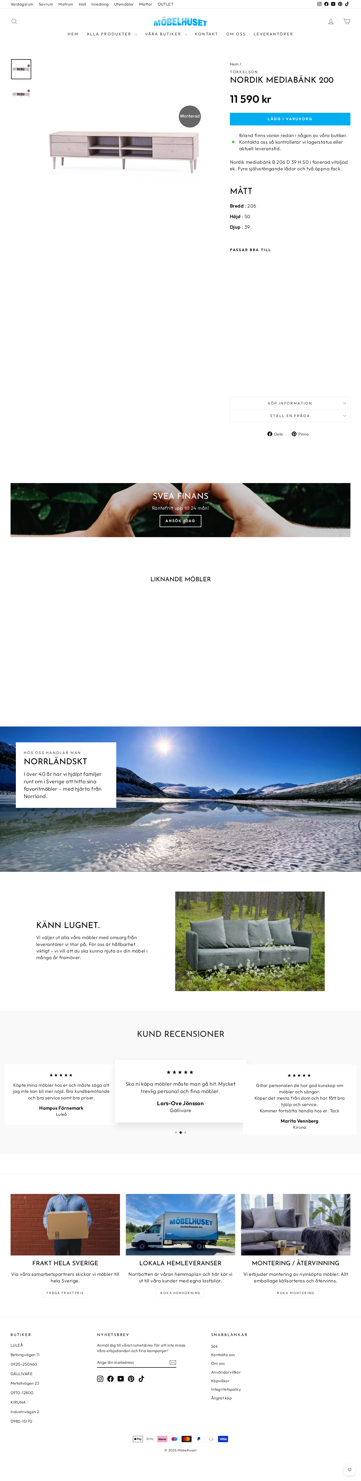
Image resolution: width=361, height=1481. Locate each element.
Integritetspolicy (226, 1389)
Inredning (100, 4)
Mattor (145, 4)
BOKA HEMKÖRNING (180, 1293)
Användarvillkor (226, 1372)
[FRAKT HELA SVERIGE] (65, 1224)
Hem (73, 33)
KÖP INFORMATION (290, 403)
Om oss (236, 33)
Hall (82, 4)
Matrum (65, 4)
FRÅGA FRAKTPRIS (65, 1293)
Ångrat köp (221, 1397)
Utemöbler (124, 4)
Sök (214, 1346)
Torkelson (244, 71)
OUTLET (166, 4)
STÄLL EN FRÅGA (290, 415)
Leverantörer (274, 33)
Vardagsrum (22, 4)
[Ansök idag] (180, 510)
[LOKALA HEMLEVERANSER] (180, 1224)
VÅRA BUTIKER (164, 33)
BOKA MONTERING (295, 1293)
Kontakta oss (223, 1354)
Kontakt (206, 33)
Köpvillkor (220, 1380)
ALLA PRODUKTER (110, 33)
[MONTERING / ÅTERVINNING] (295, 1224)
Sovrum (46, 4)
